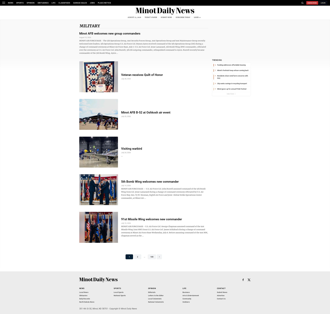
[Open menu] (3, 3)
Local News (83, 292)
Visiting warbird (131, 148)
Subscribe (312, 3)
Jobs (92, 3)
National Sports (120, 295)
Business (186, 292)
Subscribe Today (183, 17)
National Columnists (156, 302)
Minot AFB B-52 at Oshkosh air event (145, 112)
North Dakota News (86, 302)
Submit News (166, 17)
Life (53, 3)
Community (187, 299)
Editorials (151, 292)
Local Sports (119, 292)
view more (230, 94)
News (10, 3)
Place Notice (104, 3)
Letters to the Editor (156, 295)
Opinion (31, 3)
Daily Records (84, 299)
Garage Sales (80, 3)
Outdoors (186, 302)
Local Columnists (155, 299)
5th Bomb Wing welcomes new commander (150, 181)
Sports (19, 3)
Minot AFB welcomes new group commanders (109, 33)
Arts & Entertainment (191, 295)
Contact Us (221, 299)
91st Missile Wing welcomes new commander (151, 219)
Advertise (221, 295)
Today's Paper (151, 17)
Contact (221, 288)
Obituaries (43, 3)
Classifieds (64, 3)
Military (90, 26)
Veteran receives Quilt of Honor (142, 75)
